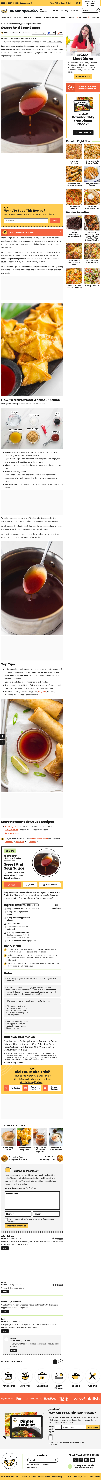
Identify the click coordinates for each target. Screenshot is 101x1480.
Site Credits (95, 1476)
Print (31, 885)
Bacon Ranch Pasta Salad (92, 262)
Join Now (93, 1427)
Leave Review (54, 1088)
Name (10, 1214)
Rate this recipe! (13, 1188)
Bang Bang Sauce (8, 1149)
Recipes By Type (16, 24)
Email (38, 1214)
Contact (32, 1476)
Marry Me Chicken (74, 162)
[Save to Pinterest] (2, 742)
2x (32, 905)
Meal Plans (32, 1468)
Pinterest (32, 842)
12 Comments (25, 32)
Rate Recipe (14, 32)
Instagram (19, 842)
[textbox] (32, 1003)
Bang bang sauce (12, 833)
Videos (46, 1465)
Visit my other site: (91, 3)
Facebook (9, 842)
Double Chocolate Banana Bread (74, 234)
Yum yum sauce (11, 830)
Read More (82, 76)
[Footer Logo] (9, 1461)
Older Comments (13, 1361)
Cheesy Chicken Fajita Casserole (74, 286)
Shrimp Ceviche (92, 285)
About (24, 1476)
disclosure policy (54, 42)
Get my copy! (82, 132)
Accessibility (57, 1476)
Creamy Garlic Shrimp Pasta (92, 162)
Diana (17, 878)
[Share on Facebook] (2, 736)
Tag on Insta (34, 1088)
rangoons (42, 691)
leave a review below (39, 839)
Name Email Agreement (51, 1430)
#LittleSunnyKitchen (31, 1082)
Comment (12, 1194)
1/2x (24, 905)
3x (36, 905)
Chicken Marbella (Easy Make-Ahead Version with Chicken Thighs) (92, 236)
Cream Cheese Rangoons (24, 1149)
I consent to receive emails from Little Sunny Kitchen (67, 1443)
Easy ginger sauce (12, 826)
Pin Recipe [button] (15, 1088)
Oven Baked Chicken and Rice (74, 263)
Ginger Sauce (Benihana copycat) (40, 1150)
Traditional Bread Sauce (56, 1149)
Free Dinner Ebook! (16, 3)
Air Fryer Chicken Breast (92, 184)
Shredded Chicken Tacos (92, 207)
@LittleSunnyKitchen (25, 1079)
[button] (5, 856)
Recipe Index (33, 1465)
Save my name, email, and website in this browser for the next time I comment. (31, 1220)
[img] (73, 3)
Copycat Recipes (33, 24)
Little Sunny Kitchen (19, 10)
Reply (5, 1248)
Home (4, 24)
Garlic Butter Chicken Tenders (74, 184)
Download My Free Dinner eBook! (83, 120)
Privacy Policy (44, 1476)
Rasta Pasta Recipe (74, 207)
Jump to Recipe (40, 33)
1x (28, 905)
